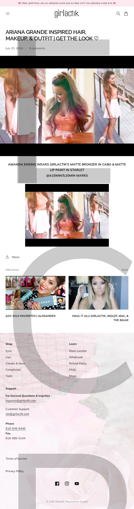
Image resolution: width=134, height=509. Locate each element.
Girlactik (59, 501)
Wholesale (76, 357)
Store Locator (78, 351)
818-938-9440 (15, 428)
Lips (8, 357)
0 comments (37, 48)
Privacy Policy (15, 471)
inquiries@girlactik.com (21, 400)
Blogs (72, 376)
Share (16, 257)
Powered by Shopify (76, 501)
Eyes (9, 351)
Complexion (13, 369)
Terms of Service (16, 458)
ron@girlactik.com (17, 414)
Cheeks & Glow (15, 363)
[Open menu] (8, 13)
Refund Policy (78, 363)
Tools (9, 376)
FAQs (72, 369)
